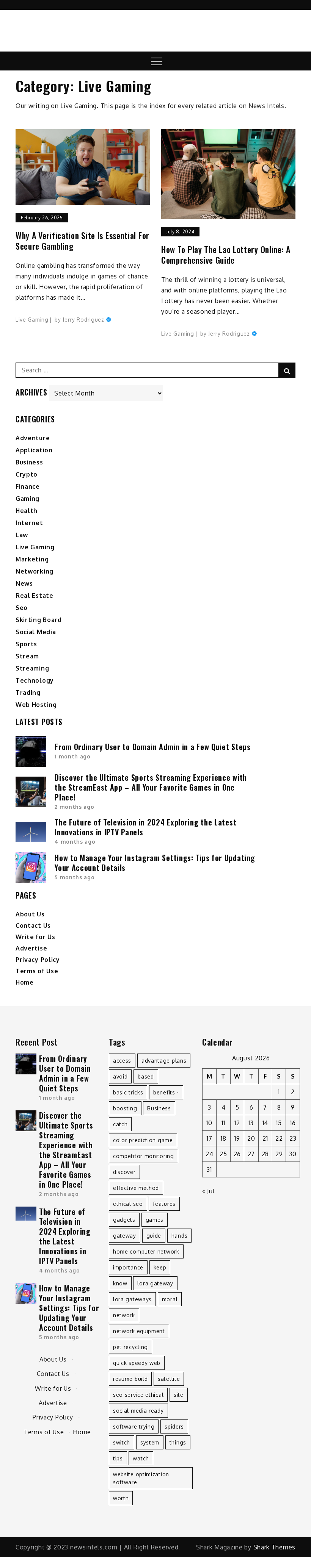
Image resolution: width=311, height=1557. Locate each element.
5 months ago (74, 877)
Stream (27, 656)
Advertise (31, 948)
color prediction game (143, 1140)
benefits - (166, 1092)
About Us (30, 914)
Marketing (32, 559)
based (146, 1076)
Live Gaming (32, 319)
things (178, 1442)
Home (25, 982)
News (24, 583)
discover (124, 1172)
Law (22, 535)
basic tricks (128, 1092)
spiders (174, 1426)
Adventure (33, 438)
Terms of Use (37, 971)
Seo (22, 607)
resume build (130, 1379)
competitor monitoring (143, 1156)
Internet (29, 523)
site (179, 1394)
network (124, 1315)
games (155, 1219)
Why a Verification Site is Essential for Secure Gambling (82, 241)
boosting (125, 1108)
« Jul (208, 1191)
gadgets (124, 1219)
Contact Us (33, 925)
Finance (28, 486)
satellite (169, 1379)
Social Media (36, 632)
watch (141, 1458)
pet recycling (130, 1347)
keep (160, 1267)
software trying (134, 1426)
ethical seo (128, 1204)
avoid (120, 1076)
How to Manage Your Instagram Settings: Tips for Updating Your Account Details (155, 862)
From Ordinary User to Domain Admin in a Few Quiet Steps (153, 746)
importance (128, 1267)
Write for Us (35, 937)
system (149, 1442)
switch (121, 1442)
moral (170, 1299)
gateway (124, 1235)
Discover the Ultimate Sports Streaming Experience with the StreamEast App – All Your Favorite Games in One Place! (151, 787)
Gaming (27, 498)
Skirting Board (39, 620)
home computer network (146, 1251)
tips (118, 1458)
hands (179, 1235)
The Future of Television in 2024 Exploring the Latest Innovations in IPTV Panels (145, 827)
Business (29, 462)
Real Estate (34, 595)
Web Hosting (36, 704)
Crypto (27, 474)
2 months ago (74, 807)
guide (154, 1235)
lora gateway (155, 1283)
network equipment (139, 1331)
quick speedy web (136, 1363)
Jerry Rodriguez (83, 319)
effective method (136, 1188)
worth (121, 1498)
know (120, 1283)
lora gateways (132, 1299)
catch (120, 1124)
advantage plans (164, 1060)
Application (34, 450)
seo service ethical (138, 1394)
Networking (34, 571)
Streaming (32, 668)
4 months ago (75, 841)
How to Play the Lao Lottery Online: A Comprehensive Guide (226, 255)
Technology (35, 680)
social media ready (138, 1410)
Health (27, 510)
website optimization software (141, 1478)
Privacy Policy (38, 959)
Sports (26, 644)
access (122, 1060)
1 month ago (73, 756)
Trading (28, 692)
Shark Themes (274, 1547)
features (164, 1204)
